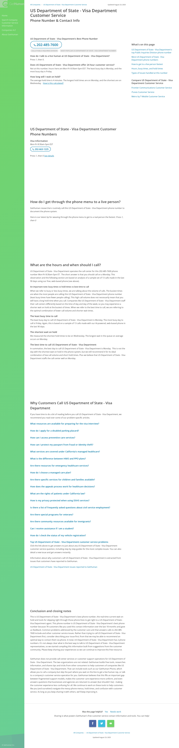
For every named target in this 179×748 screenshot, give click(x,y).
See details (49, 155)
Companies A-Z (9, 30)
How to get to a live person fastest (147, 64)
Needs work (115, 711)
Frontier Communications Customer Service (152, 87)
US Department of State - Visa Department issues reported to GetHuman (63, 567)
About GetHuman (10, 34)
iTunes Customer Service (143, 92)
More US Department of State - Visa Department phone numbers (148, 58)
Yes (106, 711)
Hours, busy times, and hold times (147, 68)
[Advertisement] (78, 106)
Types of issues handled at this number (150, 73)
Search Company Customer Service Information (10, 23)
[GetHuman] (12, 4)
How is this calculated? (53, 83)
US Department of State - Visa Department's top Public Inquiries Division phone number (152, 51)
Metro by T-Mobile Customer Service (148, 96)
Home (4, 15)
